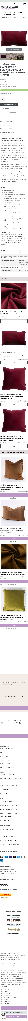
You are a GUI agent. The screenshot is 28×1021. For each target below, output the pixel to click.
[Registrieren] (15, 3)
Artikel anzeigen (14, 321)
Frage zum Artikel (6, 128)
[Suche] (6, 3)
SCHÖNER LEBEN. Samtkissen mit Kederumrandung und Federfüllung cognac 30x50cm (11, 530)
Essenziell (6, 989)
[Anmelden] (10, 3)
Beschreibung (5, 118)
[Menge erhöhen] (6, 100)
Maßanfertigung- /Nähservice (10, 778)
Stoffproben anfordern (9, 785)
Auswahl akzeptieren (14, 1012)
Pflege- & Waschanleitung (9, 809)
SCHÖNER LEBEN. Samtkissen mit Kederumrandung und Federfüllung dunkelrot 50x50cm (11, 396)
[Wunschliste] (18, 3)
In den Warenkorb (10, 104)
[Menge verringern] (9, 100)
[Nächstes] (26, 37)
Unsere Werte (5, 764)
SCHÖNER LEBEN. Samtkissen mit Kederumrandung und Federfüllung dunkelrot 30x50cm (11, 355)
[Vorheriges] (1, 37)
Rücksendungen (5, 820)
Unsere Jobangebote (7, 767)
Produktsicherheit (7, 132)
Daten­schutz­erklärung (7, 984)
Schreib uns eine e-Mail (15, 696)
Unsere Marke (5, 760)
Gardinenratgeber (6, 817)
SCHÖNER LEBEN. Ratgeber (9, 813)
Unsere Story (5, 752)
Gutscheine (4, 789)
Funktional (7, 1001)
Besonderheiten (6, 121)
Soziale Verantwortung (10, 844)
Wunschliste (7, 108)
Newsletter (4, 793)
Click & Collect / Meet (7, 774)
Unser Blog (14, 736)
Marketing (7, 993)
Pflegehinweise (5, 125)
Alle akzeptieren (14, 1008)
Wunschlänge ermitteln (8, 805)
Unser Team (4, 756)
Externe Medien (8, 995)
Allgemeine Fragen (6, 802)
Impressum (4, 986)
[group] (13, 296)
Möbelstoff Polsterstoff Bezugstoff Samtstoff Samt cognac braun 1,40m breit (13, 573)
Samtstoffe (14, 181)
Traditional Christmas (9, 14)
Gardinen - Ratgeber (14, 708)
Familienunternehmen (10, 836)
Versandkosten (13, 111)
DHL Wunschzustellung (11, 997)
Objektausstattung (6, 782)
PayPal (6, 999)
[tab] (5, 118)
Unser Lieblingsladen (7, 749)
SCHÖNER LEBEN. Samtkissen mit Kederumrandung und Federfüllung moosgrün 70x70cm (11, 617)
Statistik (6, 991)
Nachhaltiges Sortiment (10, 833)
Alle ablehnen (14, 1016)
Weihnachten (18, 12)
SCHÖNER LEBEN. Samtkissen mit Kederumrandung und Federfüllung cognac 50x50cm (11, 487)
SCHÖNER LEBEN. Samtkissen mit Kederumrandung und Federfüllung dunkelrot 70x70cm (11, 438)
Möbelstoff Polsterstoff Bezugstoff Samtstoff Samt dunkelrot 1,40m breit (12, 313)
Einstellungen (5, 1003)
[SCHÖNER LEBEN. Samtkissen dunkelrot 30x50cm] (3, 56)
